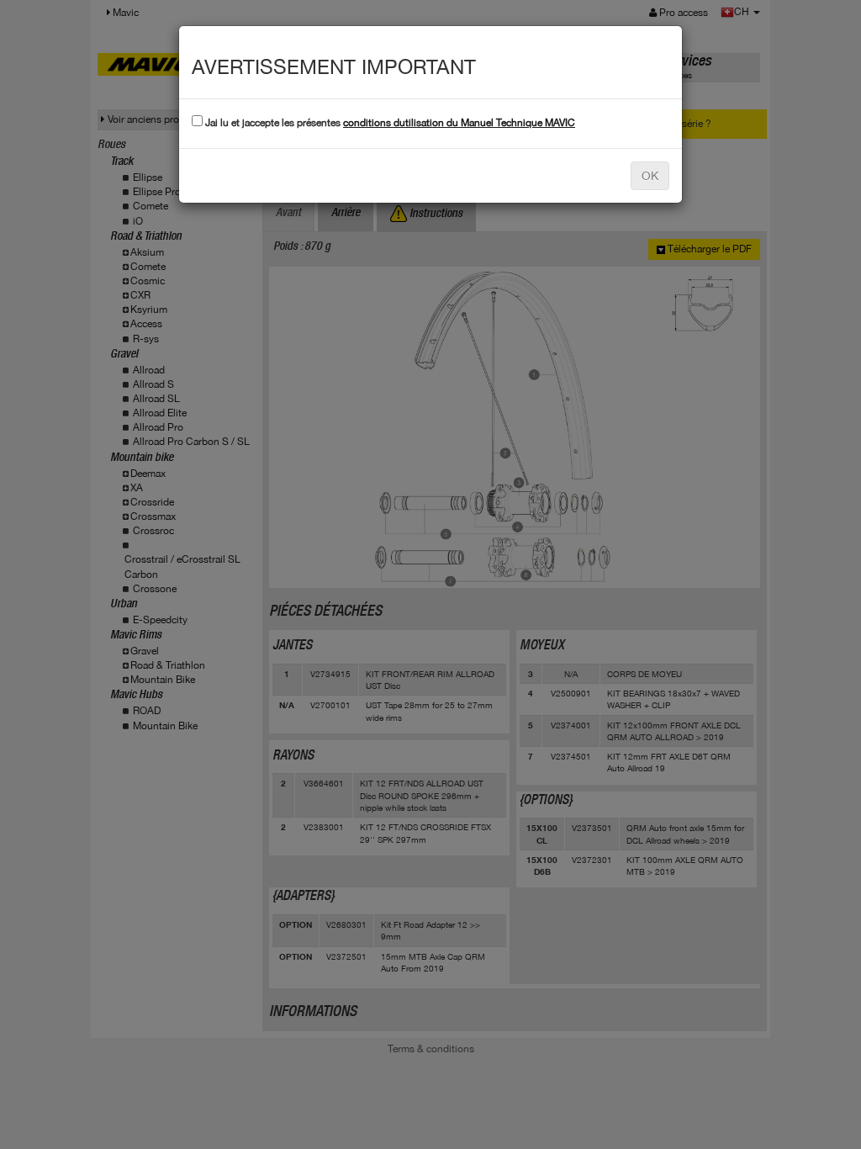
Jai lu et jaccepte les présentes (389, 123)
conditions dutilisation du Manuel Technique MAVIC (459, 123)
